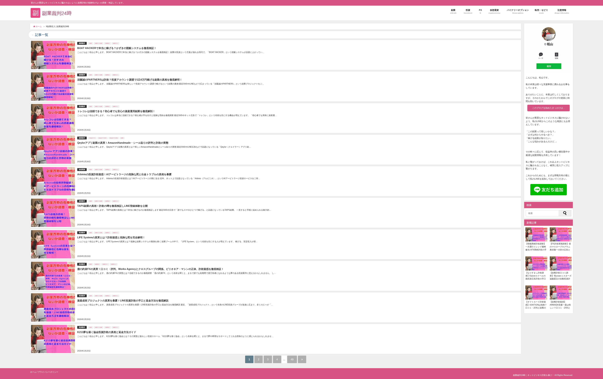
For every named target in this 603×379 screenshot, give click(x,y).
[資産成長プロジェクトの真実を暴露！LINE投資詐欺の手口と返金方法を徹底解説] (275, 307)
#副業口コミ (115, 43)
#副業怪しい (113, 264)
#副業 (90, 43)
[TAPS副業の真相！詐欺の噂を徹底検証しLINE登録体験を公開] (275, 213)
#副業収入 (107, 43)
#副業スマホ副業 (98, 43)
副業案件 (82, 43)
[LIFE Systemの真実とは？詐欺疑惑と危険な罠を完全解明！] (275, 244)
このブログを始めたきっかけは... (548, 108)
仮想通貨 (494, 11)
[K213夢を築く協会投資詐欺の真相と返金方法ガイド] (275, 339)
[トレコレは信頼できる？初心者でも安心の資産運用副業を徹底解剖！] (275, 118)
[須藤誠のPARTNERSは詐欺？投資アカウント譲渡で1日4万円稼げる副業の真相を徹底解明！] (275, 86)
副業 (453, 11)
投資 (468, 11)
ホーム (33, 372)
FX (480, 11)
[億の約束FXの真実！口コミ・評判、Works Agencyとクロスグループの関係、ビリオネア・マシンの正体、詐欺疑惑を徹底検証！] (275, 276)
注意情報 (562, 11)
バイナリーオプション (518, 11)
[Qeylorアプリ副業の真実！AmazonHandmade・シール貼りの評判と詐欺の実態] (275, 150)
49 (292, 359)
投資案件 (82, 106)
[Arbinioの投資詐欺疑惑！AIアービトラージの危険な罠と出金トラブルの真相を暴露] (275, 181)
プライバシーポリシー (48, 372)
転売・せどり (541, 11)
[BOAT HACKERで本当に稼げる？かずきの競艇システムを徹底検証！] (275, 55)
